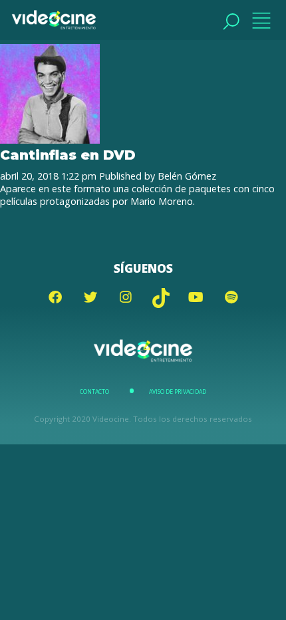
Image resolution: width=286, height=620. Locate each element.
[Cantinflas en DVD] (50, 140)
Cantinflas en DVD (68, 154)
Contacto (94, 392)
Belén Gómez (187, 176)
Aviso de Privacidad (177, 392)
